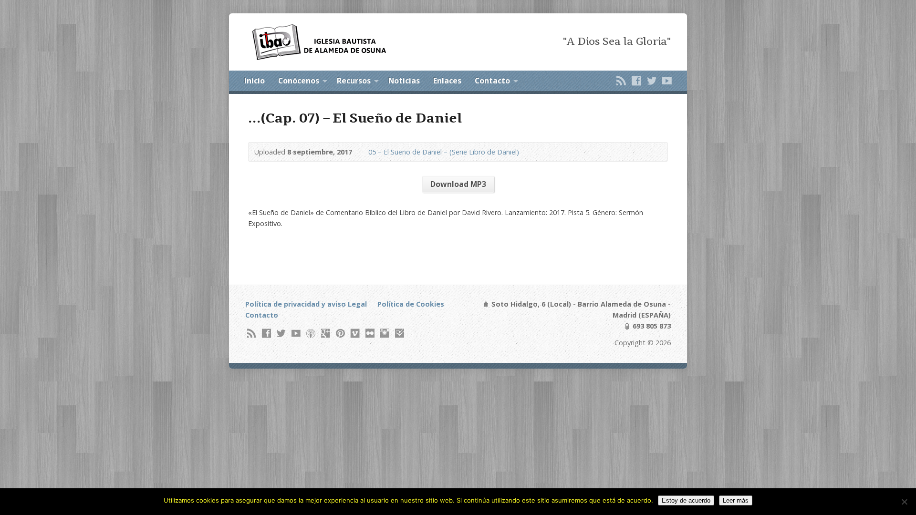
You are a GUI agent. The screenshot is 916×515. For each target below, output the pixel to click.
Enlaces (447, 80)
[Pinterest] (340, 333)
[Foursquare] (399, 333)
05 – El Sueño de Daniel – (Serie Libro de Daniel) (443, 151)
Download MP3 (458, 184)
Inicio (254, 80)
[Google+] (325, 333)
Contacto (492, 80)
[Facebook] (636, 80)
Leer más (736, 500)
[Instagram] (384, 333)
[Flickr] (370, 333)
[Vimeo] (355, 333)
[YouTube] (667, 80)
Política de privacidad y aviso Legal (306, 304)
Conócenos (298, 80)
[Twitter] (651, 80)
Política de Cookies (410, 304)
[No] (904, 501)
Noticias (404, 80)
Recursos (354, 80)
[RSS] (621, 80)
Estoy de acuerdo (686, 500)
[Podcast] (310, 333)
